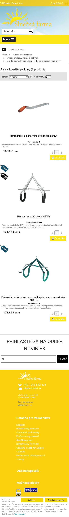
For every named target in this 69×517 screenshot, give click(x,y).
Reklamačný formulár (27, 444)
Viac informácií (20, 514)
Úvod (4, 55)
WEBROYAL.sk (25, 405)
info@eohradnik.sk (32, 388)
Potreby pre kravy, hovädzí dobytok (22, 58)
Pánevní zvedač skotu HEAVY (33, 216)
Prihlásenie (5, 3)
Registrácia (17, 3)
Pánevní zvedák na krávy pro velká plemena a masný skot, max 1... (33, 298)
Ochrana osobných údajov (30, 447)
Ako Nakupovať (24, 440)
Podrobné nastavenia (56, 500)
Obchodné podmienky (27, 432)
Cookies (20, 451)
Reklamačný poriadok (27, 428)
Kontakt (20, 424)
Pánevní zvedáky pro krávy (48, 61)
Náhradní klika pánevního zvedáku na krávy (33, 136)
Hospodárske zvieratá (22, 55)
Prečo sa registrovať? (27, 436)
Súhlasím (31, 500)
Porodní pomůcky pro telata (19, 61)
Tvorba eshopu (25, 402)
